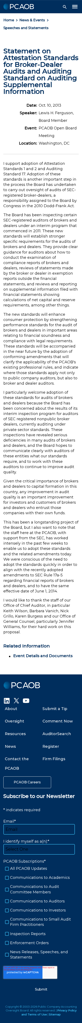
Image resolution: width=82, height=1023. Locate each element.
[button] (64, 6)
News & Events (32, 20)
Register (50, 746)
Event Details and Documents (43, 656)
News (10, 746)
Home (8, 20)
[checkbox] (41, 913)
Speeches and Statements (26, 28)
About (11, 708)
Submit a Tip (54, 708)
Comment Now (57, 721)
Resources (15, 734)
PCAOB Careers (27, 782)
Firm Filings (53, 759)
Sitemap (55, 1014)
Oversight (14, 721)
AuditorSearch (56, 734)
